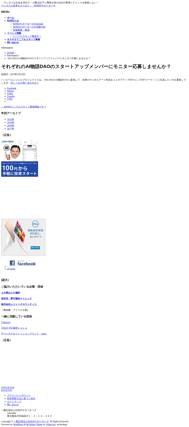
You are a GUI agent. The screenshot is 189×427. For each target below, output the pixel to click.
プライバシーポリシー (19, 395)
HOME (10, 53)
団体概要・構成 (21, 30)
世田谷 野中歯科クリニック (16, 298)
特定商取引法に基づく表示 (21, 398)
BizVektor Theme (34, 424)
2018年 (10, 125)
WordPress (18, 424)
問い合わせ (13, 404)
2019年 (10, 122)
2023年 (10, 119)
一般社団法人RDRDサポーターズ (31, 421)
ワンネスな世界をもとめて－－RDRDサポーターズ (28, 5)
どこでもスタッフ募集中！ (27, 36)
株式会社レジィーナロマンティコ (19, 304)
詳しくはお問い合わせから (25, 83)
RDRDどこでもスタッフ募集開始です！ (23, 106)
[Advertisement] (89, 198)
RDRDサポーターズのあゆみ (28, 24)
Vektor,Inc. (51, 424)
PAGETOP (6, 390)
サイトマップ (14, 401)
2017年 (10, 128)
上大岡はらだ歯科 (10, 292)
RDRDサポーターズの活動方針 (29, 27)
